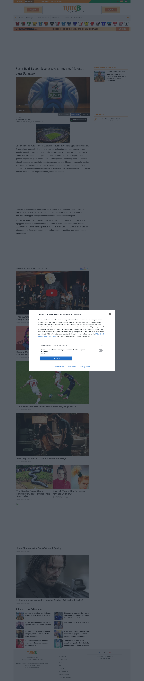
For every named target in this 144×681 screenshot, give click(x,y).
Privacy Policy (85, 367)
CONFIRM (56, 358)
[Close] (111, 315)
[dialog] (72, 340)
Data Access (72, 367)
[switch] (100, 350)
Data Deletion (59, 367)
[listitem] (72, 345)
